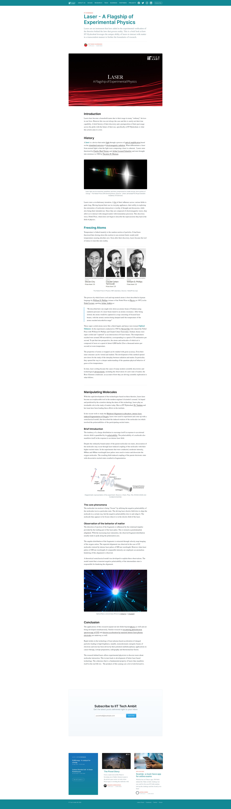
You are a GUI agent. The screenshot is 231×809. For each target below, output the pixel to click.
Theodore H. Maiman (110, 154)
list (115, 202)
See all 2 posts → (78, 779)
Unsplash (131, 614)
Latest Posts (140, 802)
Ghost (160, 802)
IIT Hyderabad (88, 13)
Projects (132, 3)
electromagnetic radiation (115, 145)
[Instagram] (147, 3)
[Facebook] (139, 3)
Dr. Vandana (138, 405)
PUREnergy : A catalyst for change (81, 761)
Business (113, 3)
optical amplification (132, 142)
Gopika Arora (144, 792)
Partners (123, 3)
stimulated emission (96, 145)
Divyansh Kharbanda (95, 44)
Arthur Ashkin (106, 303)
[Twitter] (143, 3)
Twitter (155, 802)
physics (132, 626)
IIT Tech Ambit (73, 802)
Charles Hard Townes (101, 151)
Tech (106, 3)
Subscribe (158, 3)
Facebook (148, 802)
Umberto (123, 614)
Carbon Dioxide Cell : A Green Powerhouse (82, 770)
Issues (90, 3)
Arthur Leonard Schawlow (122, 151)
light (107, 142)
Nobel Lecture (89, 303)
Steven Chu (125, 329)
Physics (132, 300)
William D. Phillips (100, 300)
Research (98, 3)
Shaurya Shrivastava (114, 785)
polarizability (112, 435)
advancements (99, 371)
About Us (81, 3)
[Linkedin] (151, 3)
